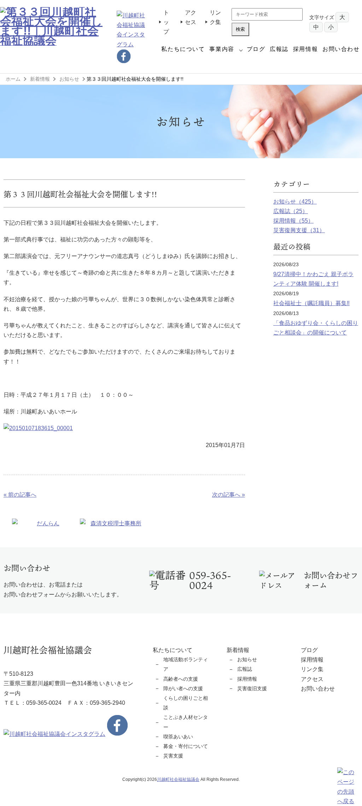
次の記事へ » (228, 495)
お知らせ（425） (295, 202)
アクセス (312, 679)
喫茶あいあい (178, 736)
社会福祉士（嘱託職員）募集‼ (311, 303)
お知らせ (69, 79)
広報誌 (279, 49)
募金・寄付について (185, 746)
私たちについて (183, 49)
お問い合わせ (341, 49)
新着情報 (40, 79)
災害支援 (173, 756)
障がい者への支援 (183, 688)
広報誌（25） (290, 211)
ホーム (13, 79)
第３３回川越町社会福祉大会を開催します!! (80, 194)
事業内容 (221, 49)
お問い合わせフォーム (331, 580)
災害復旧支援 (252, 688)
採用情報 (305, 49)
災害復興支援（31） (299, 230)
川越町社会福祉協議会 (178, 779)
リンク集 (312, 669)
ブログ (256, 49)
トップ (166, 22)
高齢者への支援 (180, 679)
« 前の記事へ (20, 495)
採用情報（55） (293, 221)
